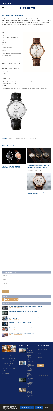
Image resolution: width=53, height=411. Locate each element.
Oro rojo (23, 138)
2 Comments (37, 170)
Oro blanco (18, 138)
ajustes (5, 409)
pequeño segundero (30, 138)
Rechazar (39, 407)
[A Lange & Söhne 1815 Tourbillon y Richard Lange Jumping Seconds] (14, 156)
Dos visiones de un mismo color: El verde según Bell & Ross (23, 311)
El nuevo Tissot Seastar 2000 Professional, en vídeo (21, 327)
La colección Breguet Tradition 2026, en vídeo (20, 322)
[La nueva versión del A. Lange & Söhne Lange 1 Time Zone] (39, 181)
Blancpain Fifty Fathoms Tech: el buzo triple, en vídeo (21, 333)
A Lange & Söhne (11, 138)
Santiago (11, 307)
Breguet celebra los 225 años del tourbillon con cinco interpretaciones (25, 306)
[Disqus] (26, 217)
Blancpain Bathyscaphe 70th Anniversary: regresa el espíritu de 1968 (30, 352)
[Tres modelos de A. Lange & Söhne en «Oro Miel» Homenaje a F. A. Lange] (39, 155)
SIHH (36, 138)
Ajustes (46, 407)
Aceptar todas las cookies (27, 407)
